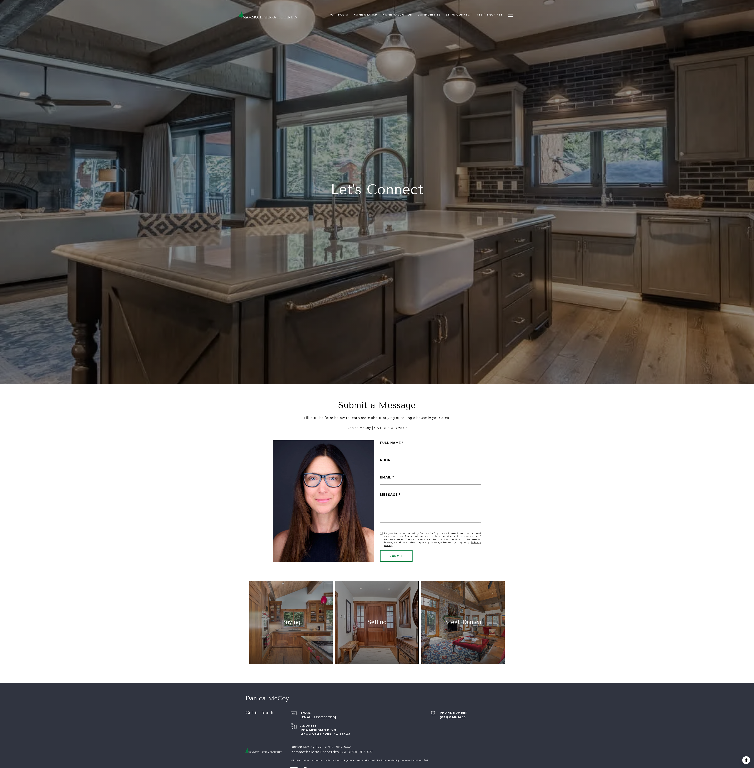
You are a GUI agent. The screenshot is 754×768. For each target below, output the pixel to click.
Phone (386, 460)
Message (389, 495)
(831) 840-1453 (453, 717)
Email (385, 477)
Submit (396, 556)
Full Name (390, 443)
